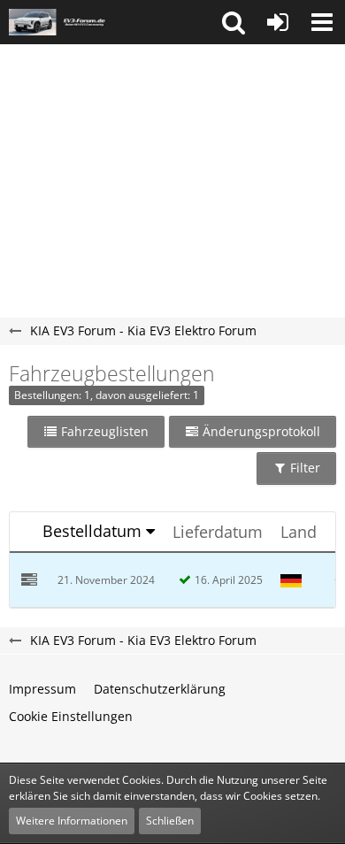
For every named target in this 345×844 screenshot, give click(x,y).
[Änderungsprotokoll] (29, 580)
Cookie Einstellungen (71, 716)
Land (298, 532)
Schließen (170, 820)
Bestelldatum (92, 531)
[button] (233, 22)
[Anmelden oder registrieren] (277, 22)
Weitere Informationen (71, 820)
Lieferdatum (217, 532)
